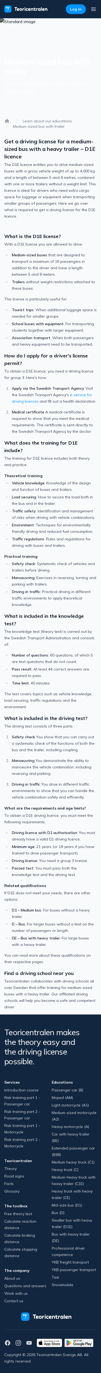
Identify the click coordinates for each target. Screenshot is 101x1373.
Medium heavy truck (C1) (73, 1162)
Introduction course (21, 1090)
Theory (10, 1168)
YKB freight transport (70, 1262)
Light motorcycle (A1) (70, 1105)
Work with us (16, 1293)
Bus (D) (58, 1212)
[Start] (7, 121)
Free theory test (18, 1213)
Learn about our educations (47, 121)
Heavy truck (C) (65, 1169)
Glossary (12, 1191)
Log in (76, 9)
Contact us (13, 1301)
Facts (9, 1183)
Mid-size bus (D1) (67, 1205)
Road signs (14, 1176)
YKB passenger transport (74, 1269)
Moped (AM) (62, 1097)
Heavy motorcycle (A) (70, 1126)
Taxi (55, 1277)
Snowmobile (62, 1284)
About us (12, 1278)
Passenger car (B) (67, 1090)
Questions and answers (25, 1285)
